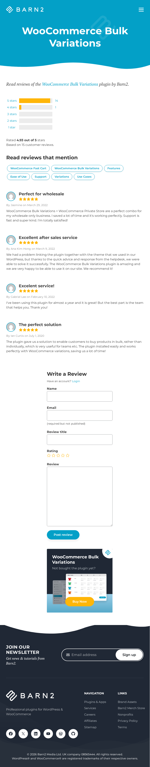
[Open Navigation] (141, 9)
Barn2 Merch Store (131, 708)
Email (51, 408)
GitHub (73, 733)
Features (113, 168)
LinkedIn (35, 733)
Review (53, 464)
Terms (122, 727)
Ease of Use (18, 176)
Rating (52, 451)
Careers (89, 714)
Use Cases (84, 176)
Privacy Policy (128, 721)
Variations (62, 176)
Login (76, 381)
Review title (57, 432)
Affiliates (90, 721)
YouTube (48, 733)
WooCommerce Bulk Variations (70, 84)
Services (90, 708)
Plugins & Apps (95, 702)
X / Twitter (23, 733)
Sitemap (90, 727)
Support (40, 176)
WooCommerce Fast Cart (28, 168)
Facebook (10, 733)
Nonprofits (125, 714)
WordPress (60, 733)
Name (52, 389)
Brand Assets (127, 702)
